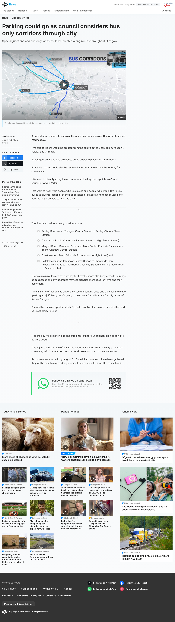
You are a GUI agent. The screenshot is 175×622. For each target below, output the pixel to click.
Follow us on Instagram (137, 589)
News (5, 18)
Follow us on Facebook (136, 583)
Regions (22, 10)
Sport (35, 10)
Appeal (68, 588)
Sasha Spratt (9, 136)
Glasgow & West (20, 18)
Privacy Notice (37, 595)
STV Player (9, 588)
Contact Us (51, 595)
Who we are (7, 595)
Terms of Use (21, 595)
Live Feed (166, 10)
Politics (46, 10)
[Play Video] (64, 85)
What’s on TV (50, 588)
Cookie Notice (64, 595)
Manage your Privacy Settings (18, 604)
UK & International (82, 10)
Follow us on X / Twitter (104, 583)
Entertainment (61, 10)
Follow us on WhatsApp (104, 589)
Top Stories (8, 10)
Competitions (29, 588)
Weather (118, 4)
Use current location (149, 4)
